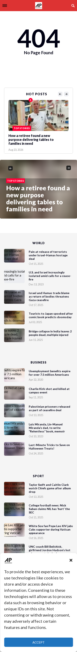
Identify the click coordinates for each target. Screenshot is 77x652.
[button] (71, 560)
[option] (38, 124)
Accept (38, 642)
